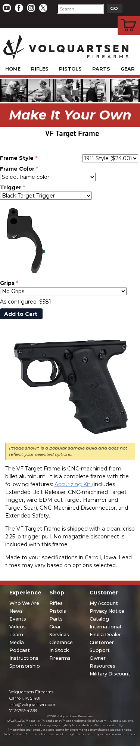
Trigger (10, 187)
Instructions (23, 658)
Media (16, 642)
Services (59, 634)
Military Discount (110, 674)
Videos (17, 627)
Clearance (61, 642)
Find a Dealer (105, 634)
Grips (7, 283)
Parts (101, 69)
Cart (129, 17)
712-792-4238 (23, 710)
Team (16, 634)
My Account (104, 603)
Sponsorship (24, 666)
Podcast (19, 650)
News (16, 611)
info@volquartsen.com (32, 704)
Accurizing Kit (73, 484)
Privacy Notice (107, 611)
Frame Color (17, 168)
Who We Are (24, 603)
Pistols (70, 69)
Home (13, 69)
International (105, 627)
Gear (128, 69)
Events (17, 619)
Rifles (40, 69)
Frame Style (17, 158)
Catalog (99, 619)
